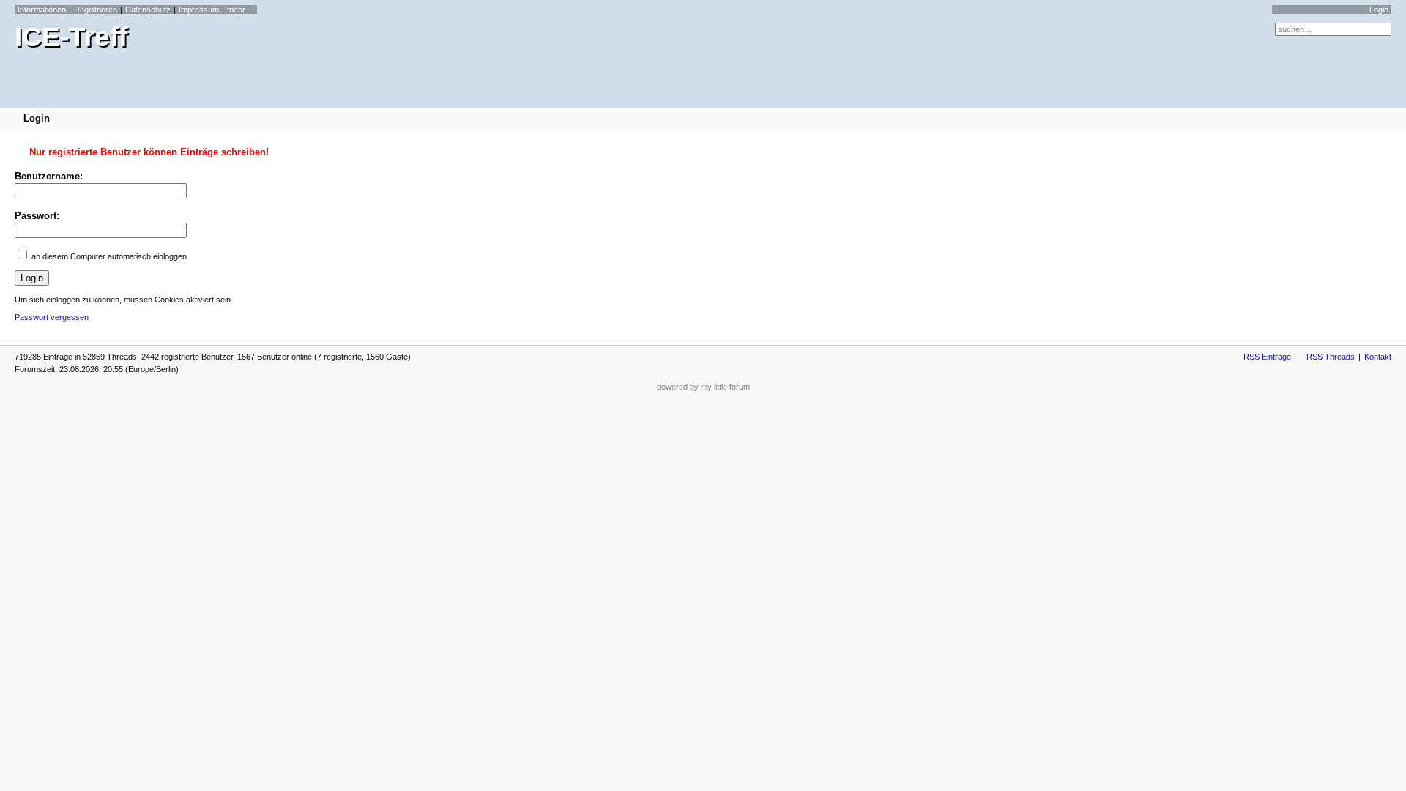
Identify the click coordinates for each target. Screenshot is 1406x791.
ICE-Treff (71, 37)
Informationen (42, 9)
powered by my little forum (703, 386)
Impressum (199, 9)
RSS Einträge (1267, 356)
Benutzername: (49, 176)
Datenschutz (148, 9)
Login (1378, 9)
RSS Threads (1330, 356)
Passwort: (37, 215)
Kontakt (1377, 356)
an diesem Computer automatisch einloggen (109, 256)
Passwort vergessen (52, 317)
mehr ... (240, 9)
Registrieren (95, 9)
